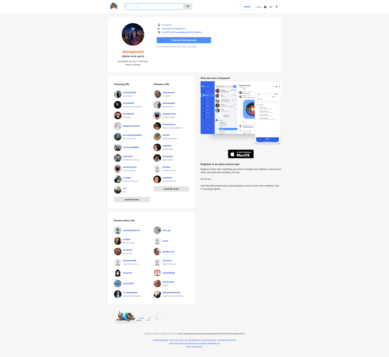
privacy (181, 343)
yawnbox (128, 156)
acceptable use (212, 343)
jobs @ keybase (194, 346)
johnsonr (167, 260)
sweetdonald (129, 167)
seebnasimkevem (172, 292)
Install (247, 6)
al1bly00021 (169, 273)
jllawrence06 (129, 260)
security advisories (227, 340)
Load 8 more (132, 199)
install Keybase (160, 340)
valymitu (167, 145)
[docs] (277, 7)
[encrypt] (265, 7)
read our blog (176, 340)
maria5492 (128, 103)
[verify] (271, 7)
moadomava (169, 124)
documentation (192, 340)
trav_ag (166, 230)
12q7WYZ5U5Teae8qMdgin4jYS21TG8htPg (182, 32)
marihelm (167, 177)
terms (172, 343)
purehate (127, 250)
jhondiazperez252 (132, 135)
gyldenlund (168, 251)
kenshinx (128, 273)
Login (259, 6)
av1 (124, 188)
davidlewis (128, 113)
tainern (166, 135)
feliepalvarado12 (131, 126)
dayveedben (169, 103)
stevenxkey (168, 282)
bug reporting (209, 340)
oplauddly (168, 156)
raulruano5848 (131, 147)
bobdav (166, 167)
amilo (165, 241)
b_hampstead (130, 292)
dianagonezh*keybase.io (174, 28)
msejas (126, 239)
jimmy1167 (128, 283)
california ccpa (194, 343)
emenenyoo (169, 92)
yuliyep (127, 177)
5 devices (166, 24)
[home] (113, 5)
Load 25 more (171, 189)
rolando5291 (129, 92)
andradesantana (131, 230)
